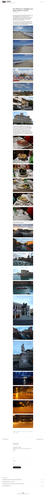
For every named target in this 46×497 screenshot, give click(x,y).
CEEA (9, 1)
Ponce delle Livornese (19, 133)
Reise (17, 12)
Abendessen (14, 431)
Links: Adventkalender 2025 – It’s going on (8, 481)
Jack (15, 12)
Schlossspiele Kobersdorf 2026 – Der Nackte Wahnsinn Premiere (12, 479)
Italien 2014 (24, 431)
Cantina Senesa (18, 431)
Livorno (26, 431)
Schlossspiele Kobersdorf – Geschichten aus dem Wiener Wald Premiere (13, 483)
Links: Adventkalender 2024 (6, 485)
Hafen (21, 431)
